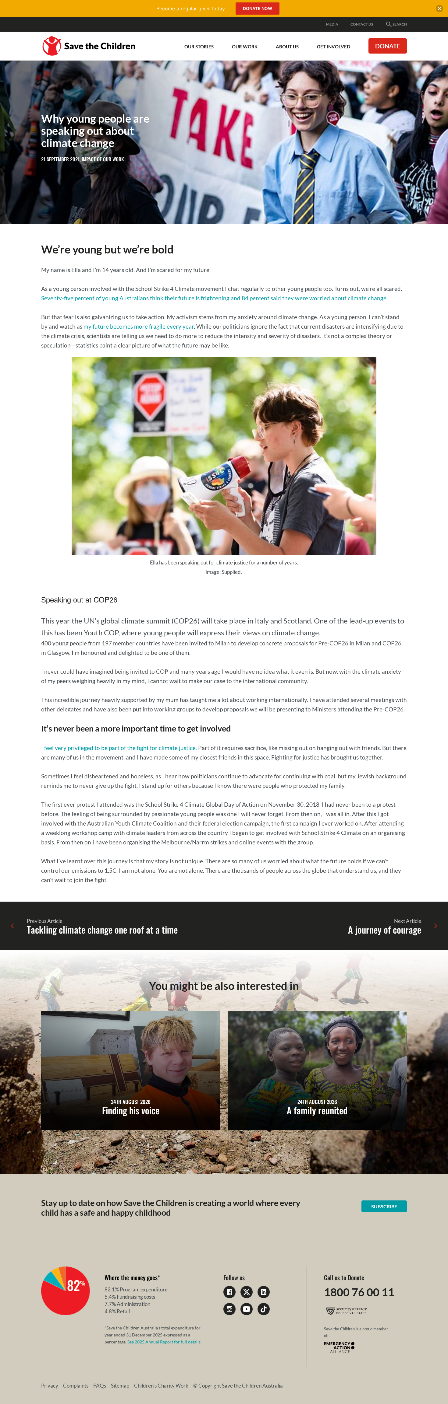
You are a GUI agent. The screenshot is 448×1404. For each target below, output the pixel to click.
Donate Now (257, 8)
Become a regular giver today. (191, 8)
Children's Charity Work (161, 1385)
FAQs (99, 1385)
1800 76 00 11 (359, 1292)
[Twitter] (246, 1292)
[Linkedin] (264, 1292)
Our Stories (199, 46)
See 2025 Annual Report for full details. (164, 1341)
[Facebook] (229, 1292)
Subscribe (384, 1206)
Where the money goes (131, 1277)
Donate (387, 46)
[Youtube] (246, 1309)
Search (400, 24)
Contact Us (361, 24)
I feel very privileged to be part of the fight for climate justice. (119, 747)
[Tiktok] (264, 1309)
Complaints (75, 1385)
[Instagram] (229, 1309)
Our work (245, 46)
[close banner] (439, 10)
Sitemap (120, 1385)
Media (332, 24)
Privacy (49, 1385)
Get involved (333, 46)
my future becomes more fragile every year (139, 326)
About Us (287, 46)
